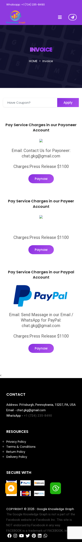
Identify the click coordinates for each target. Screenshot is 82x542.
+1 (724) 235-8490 (38, 416)
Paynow (41, 179)
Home (33, 61)
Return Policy (15, 452)
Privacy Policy (16, 442)
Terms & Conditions (21, 447)
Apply (68, 102)
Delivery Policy (16, 457)
